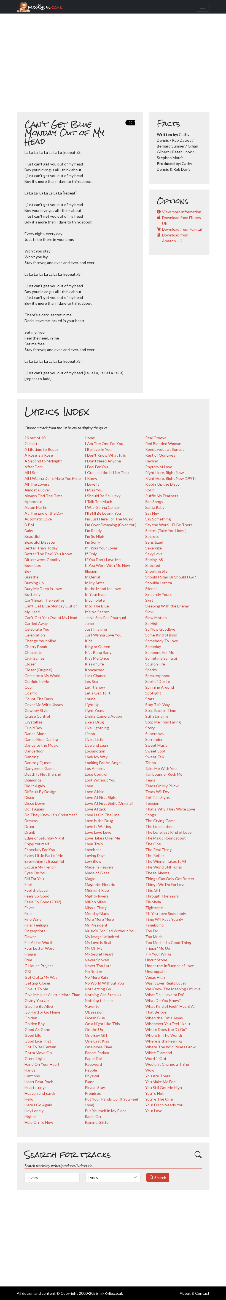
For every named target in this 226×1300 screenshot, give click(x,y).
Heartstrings (36, 1087)
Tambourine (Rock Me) (164, 774)
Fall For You (34, 878)
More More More (99, 919)
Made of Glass (97, 872)
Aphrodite (33, 501)
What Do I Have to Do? (165, 994)
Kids (89, 640)
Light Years (94, 710)
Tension (152, 803)
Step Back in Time (160, 710)
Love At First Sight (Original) (109, 803)
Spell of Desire (157, 681)
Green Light (35, 1058)
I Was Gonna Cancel (102, 507)
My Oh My (94, 948)
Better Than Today (41, 548)
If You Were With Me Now (107, 565)
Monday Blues (97, 913)
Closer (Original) (38, 669)
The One (153, 843)
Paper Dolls (94, 1058)
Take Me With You (161, 768)
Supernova (154, 733)
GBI (28, 971)
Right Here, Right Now (164, 472)
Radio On (93, 1116)
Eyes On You (36, 872)
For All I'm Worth (39, 942)
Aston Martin (36, 507)
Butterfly (33, 594)
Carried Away (36, 623)
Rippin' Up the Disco (162, 484)
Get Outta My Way (41, 977)
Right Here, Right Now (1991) (170, 478)
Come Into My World (42, 675)
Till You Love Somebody (165, 913)
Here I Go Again (38, 1104)
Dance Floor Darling (41, 739)
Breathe (32, 577)
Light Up (92, 704)
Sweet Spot (155, 751)
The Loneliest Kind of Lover (169, 832)
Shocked (152, 565)
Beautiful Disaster (40, 542)
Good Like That (38, 1041)
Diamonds (33, 780)
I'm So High (94, 536)
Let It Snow (95, 687)
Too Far (151, 930)
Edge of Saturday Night (44, 838)
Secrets (152, 536)
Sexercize (153, 548)
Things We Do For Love (165, 884)
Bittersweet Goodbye (44, 559)
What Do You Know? (163, 1000)
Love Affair (94, 791)
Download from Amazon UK (175, 238)
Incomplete (95, 600)
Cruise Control (37, 716)
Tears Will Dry (157, 791)
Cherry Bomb (36, 646)
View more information (181, 211)
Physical (92, 1075)
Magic (90, 878)
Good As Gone (37, 1029)
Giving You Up (37, 1000)
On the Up (94, 1029)
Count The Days (39, 698)
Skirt (149, 600)
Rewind (151, 461)
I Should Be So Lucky (102, 495)
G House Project (39, 965)
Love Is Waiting (98, 826)
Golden (31, 1017)
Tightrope (154, 907)
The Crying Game (160, 820)
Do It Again (34, 809)
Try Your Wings (158, 954)
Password (93, 1064)
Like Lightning (97, 727)
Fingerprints (35, 930)
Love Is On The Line (102, 814)
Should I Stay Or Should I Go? (170, 577)
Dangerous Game (40, 768)
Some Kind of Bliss (161, 635)
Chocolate (33, 652)
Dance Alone (36, 733)
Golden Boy (35, 1023)
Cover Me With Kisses (44, 704)
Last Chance (95, 675)
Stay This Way (157, 704)
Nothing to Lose (99, 1000)
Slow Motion (156, 617)
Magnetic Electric (100, 884)
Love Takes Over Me (102, 838)
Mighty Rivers (97, 896)
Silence (151, 588)
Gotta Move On (38, 1052)
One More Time (98, 1046)
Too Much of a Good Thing (168, 942)
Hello (29, 1099)
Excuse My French (40, 867)
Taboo (150, 762)
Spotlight (153, 693)
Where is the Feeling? (163, 1041)
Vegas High (155, 977)
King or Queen (97, 646)
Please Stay (95, 1087)
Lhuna (90, 698)
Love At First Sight (101, 797)
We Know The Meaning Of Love (173, 988)
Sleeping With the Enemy (167, 606)
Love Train (94, 843)
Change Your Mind (40, 640)
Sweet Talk (154, 756)
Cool (29, 687)
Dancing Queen (38, 762)
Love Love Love (98, 832)
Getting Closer (37, 983)
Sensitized (154, 542)
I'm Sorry (92, 542)
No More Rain (96, 977)
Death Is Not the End (43, 774)
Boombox (33, 565)
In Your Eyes (95, 594)
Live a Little (94, 739)
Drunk (30, 832)
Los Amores (95, 768)
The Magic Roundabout (165, 838)
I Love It (92, 484)
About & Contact (194, 1293)
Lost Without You (100, 780)
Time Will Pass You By (164, 919)
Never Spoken (97, 959)
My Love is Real (98, 942)
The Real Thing (158, 849)
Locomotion (95, 751)
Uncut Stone (156, 959)
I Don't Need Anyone (103, 461)
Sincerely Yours (158, 594)
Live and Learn (97, 745)
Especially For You (40, 849)
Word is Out (155, 1058)
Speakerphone (157, 675)
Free (28, 959)
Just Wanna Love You (103, 635)
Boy (28, 571)
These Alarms (157, 872)
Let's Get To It (98, 693)
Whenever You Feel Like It (167, 1023)
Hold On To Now (39, 1122)
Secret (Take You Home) (166, 530)
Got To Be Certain (40, 1046)
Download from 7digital (182, 229)
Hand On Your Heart (42, 1064)
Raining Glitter (97, 1122)
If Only (91, 553)
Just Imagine (96, 629)
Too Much (154, 936)
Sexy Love (154, 553)
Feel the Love (36, 890)
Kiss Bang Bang (98, 652)
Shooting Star (157, 571)
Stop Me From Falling (163, 722)
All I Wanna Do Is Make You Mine (53, 478)
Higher (30, 1116)
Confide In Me (37, 681)
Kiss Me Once (97, 658)
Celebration (35, 635)
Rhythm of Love (158, 466)
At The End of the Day (44, 513)
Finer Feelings (36, 925)
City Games (35, 658)
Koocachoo (94, 669)
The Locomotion (159, 826)
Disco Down (35, 803)
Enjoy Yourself (37, 843)
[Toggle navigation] (202, 7)
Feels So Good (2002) (43, 901)
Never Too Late (98, 965)
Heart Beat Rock (39, 1081)
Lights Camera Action (103, 716)
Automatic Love (38, 519)
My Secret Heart (99, 954)
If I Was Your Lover (101, 548)
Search (160, 1177)
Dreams (31, 820)
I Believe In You (98, 449)
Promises (93, 1093)
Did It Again (35, 785)
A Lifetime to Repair (42, 449)
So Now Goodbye (160, 629)
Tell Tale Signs (157, 797)
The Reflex (155, 855)
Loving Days (95, 855)
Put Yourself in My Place (106, 1110)
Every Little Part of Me (44, 855)
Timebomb (154, 925)
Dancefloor (34, 751)
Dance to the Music (41, 745)
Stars (149, 698)
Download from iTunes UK (181, 220)
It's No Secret (97, 611)
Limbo (90, 733)
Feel (28, 884)
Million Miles (95, 901)
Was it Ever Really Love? (165, 983)
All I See (32, 472)
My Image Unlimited (102, 936)
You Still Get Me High (163, 1087)
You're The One (159, 1099)
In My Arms (94, 582)
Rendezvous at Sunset (164, 449)
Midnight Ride (97, 890)
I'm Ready (93, 530)
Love (89, 785)
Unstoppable (156, 971)
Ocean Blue (95, 1017)
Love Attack (95, 809)
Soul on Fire (155, 664)
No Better (93, 971)
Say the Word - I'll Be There (169, 524)
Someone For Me (159, 652)
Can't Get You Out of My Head (51, 617)
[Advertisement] (113, 65)
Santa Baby (155, 507)
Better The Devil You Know (48, 553)
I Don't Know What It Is (105, 455)
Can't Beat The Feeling (44, 600)
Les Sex (91, 681)
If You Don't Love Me (103, 559)
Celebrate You (37, 629)
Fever (29, 907)
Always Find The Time (44, 495)
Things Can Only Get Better (169, 878)
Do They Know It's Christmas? (51, 814)
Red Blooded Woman (163, 443)
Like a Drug (94, 722)
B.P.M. (30, 524)
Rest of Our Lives (160, 455)
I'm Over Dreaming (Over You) (110, 524)
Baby (29, 530)
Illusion (91, 571)
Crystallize (33, 722)
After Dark (34, 466)
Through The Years (162, 896)
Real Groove (155, 437)
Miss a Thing (96, 907)
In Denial (92, 577)
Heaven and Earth (40, 1093)
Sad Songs (154, 501)
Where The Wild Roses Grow (170, 1046)
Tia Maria (153, 901)
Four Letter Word (40, 948)
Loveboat (93, 849)
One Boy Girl (96, 1035)
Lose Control (96, 774)
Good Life (33, 1035)
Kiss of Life (94, 664)
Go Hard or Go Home (42, 1012)
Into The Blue (97, 606)
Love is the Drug (99, 820)
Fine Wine (33, 919)
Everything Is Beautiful (44, 861)
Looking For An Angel (103, 762)
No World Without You (104, 983)
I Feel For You (96, 466)
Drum (29, 826)
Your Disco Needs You (164, 1104)
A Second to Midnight (43, 461)
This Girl (152, 890)
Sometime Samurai (161, 658)
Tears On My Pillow (162, 785)
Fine (28, 913)
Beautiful (32, 536)
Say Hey (152, 513)
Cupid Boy (33, 727)
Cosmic (31, 693)
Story (150, 727)
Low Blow (93, 861)
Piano (90, 1081)
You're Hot (154, 1093)
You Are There (158, 1075)
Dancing (32, 756)
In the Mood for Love (103, 588)
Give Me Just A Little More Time (52, 994)
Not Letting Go (98, 988)
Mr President (96, 925)
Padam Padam (97, 1052)
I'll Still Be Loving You (103, 513)
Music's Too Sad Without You (110, 930)
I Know (91, 478)
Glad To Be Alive (39, 1006)
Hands (30, 1070)
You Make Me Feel (160, 1081)
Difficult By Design (41, 791)
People (91, 1070)
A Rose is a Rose (39, 455)
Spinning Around (159, 687)
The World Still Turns (163, 867)
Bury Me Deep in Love (43, 588)
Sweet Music (156, 745)
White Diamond (158, 1052)
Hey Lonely (34, 1110)
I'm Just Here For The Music (109, 519)
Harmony (32, 1075)
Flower (30, 936)
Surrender (154, 739)
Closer (30, 664)
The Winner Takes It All (165, 861)
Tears (150, 780)
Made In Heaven (99, 867)
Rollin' (150, 490)
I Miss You (94, 490)
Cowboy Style (37, 710)
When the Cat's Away (164, 1017)
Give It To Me (36, 988)
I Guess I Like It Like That (107, 472)
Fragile (30, 954)
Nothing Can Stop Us (103, 994)
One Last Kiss (97, 1041)
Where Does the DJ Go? (166, 1029)
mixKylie (45, 7)
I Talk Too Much (98, 501)
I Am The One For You (104, 443)
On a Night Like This (102, 1023)
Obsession (94, 1012)
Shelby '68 (154, 559)
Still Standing (156, 716)
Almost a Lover (37, 490)
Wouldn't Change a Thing (167, 1064)
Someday (153, 646)
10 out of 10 (35, 437)
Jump (89, 623)
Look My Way (96, 756)
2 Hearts (32, 443)
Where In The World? (163, 1035)
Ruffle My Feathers (161, 495)
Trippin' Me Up (157, 948)
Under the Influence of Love (169, 965)
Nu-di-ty (92, 1006)
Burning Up (34, 582)
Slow (149, 611)
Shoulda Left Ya (158, 582)
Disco (29, 797)
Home (90, 437)
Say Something (158, 519)
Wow (149, 1070)
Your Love (153, 1110)
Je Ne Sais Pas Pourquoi (105, 617)
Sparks (151, 669)
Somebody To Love (161, 640)
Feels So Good (37, 896)
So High (151, 623)
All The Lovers (37, 484)
